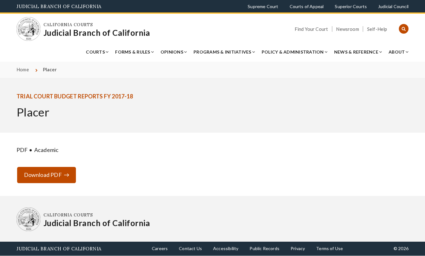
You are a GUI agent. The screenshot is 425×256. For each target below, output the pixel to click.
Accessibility (225, 248)
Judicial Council (393, 6)
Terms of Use (329, 248)
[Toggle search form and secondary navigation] (404, 29)
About (397, 52)
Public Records (264, 248)
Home (22, 69)
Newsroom (347, 29)
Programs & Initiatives (222, 52)
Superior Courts (351, 6)
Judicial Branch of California (58, 6)
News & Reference (356, 52)
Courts (95, 52)
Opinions (172, 52)
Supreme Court (263, 6)
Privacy (298, 248)
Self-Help (377, 29)
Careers (160, 248)
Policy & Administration (293, 52)
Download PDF (43, 174)
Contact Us (190, 248)
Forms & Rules (132, 52)
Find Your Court (311, 29)
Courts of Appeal (307, 6)
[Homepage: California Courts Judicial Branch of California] (28, 29)
